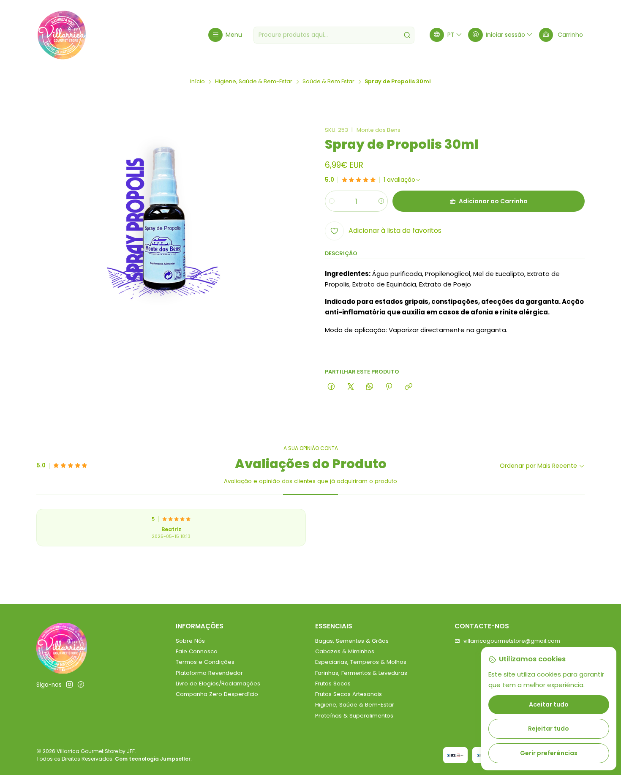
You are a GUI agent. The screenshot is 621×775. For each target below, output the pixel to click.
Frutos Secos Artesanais (348, 694)
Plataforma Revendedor (209, 673)
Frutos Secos (333, 683)
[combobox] (333, 35)
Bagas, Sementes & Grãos (352, 641)
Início (197, 82)
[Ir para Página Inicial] (61, 35)
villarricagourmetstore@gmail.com (511, 641)
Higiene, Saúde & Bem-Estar (253, 82)
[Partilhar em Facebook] (331, 386)
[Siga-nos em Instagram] (69, 685)
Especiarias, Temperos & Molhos (360, 662)
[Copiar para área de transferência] (408, 386)
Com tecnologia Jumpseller (153, 758)
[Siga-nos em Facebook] (81, 685)
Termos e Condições (205, 662)
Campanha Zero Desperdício (217, 694)
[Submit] (407, 35)
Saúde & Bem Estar (328, 82)
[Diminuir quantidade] (331, 201)
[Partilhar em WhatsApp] (369, 386)
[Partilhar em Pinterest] (389, 386)
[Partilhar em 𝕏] (350, 386)
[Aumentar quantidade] (380, 201)
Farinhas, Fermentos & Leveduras (361, 673)
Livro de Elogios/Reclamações (218, 683)
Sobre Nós (190, 641)
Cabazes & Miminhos (344, 651)
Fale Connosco (197, 651)
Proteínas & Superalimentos (354, 716)
